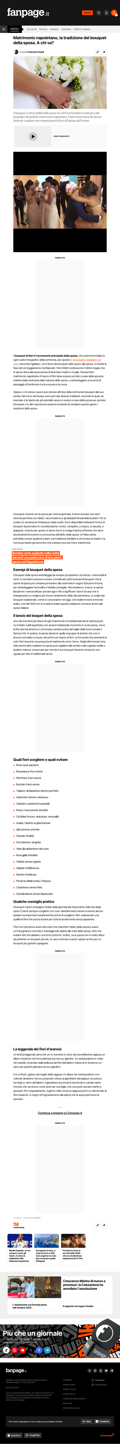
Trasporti (66, 29)
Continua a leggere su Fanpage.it (60, 1113)
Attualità (32, 29)
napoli (14, 28)
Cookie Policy (69, 1394)
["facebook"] (39, 1350)
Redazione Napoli (36, 52)
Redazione (67, 1403)
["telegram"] (47, 1350)
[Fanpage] (16, 1370)
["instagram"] (14, 1350)
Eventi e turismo (82, 29)
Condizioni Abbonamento (74, 1399)
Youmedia (67, 1380)
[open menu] (3, 29)
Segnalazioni (69, 1385)
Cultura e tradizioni (31, 1218)
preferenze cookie (71, 1408)
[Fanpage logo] (24, 12)
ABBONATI (87, 13)
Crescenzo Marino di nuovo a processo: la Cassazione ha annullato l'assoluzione (84, 1284)
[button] (104, 52)
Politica (43, 29)
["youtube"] (22, 1350)
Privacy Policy (69, 1389)
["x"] (31, 1350)
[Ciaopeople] (107, 1436)
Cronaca (54, 29)
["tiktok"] (6, 1350)
